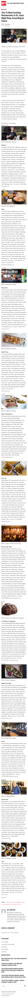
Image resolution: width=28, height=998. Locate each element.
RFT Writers (8, 24)
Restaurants (8, 902)
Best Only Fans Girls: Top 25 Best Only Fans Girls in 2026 (14, 959)
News (5, 9)
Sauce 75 (12, 902)
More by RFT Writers (16, 921)
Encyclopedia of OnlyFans (6, 944)
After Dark (3, 942)
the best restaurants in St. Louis (15, 904)
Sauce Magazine (18, 902)
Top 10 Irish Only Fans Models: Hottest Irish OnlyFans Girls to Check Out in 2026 (13, 976)
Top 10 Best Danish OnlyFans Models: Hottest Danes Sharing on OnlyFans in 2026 (12, 970)
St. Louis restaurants (5, 904)
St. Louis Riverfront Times (15, 3)
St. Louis (22, 902)
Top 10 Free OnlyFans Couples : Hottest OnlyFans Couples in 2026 (12, 981)
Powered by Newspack (5, 995)
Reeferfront (3, 949)
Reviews (3, 951)
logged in (8, 932)
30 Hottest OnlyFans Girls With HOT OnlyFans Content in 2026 (11, 964)
